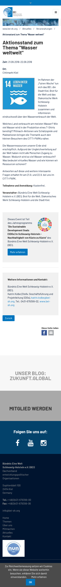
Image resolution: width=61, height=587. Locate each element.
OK (30, 582)
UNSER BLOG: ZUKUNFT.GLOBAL (30, 375)
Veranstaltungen (44, 28)
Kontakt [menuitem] (7, 536)
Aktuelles (26, 28)
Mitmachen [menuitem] (9, 528)
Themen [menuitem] (7, 521)
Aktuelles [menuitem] (8, 532)
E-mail (51, 332)
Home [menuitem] (6, 517)
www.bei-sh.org (10, 28)
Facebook (44, 332)
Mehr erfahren (17, 252)
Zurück (8, 318)
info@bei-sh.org (11, 510)
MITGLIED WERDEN (30, 408)
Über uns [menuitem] (7, 525)
